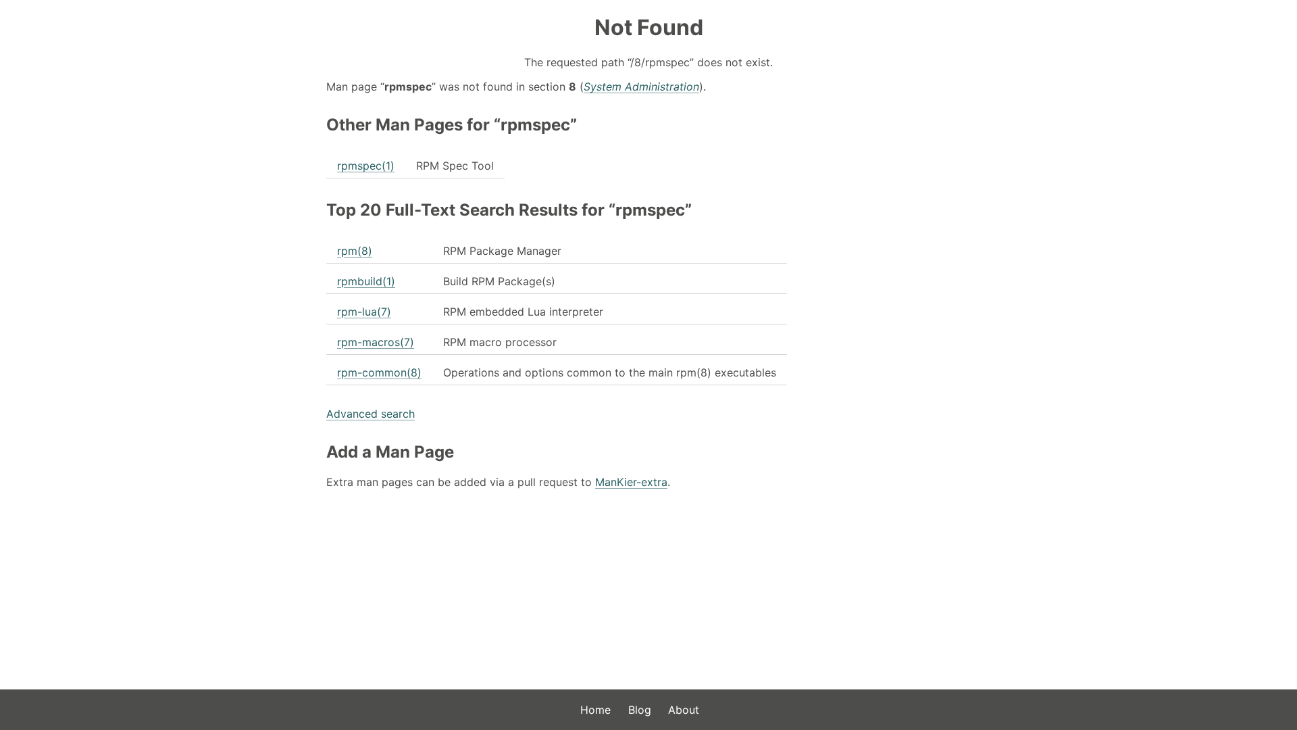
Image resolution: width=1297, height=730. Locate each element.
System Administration (641, 86)
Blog (639, 709)
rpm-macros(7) (375, 342)
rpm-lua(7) (364, 311)
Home (595, 709)
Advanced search (370, 413)
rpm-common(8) (379, 372)
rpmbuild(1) (366, 281)
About (683, 709)
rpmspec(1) (366, 165)
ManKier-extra (631, 482)
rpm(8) (354, 251)
